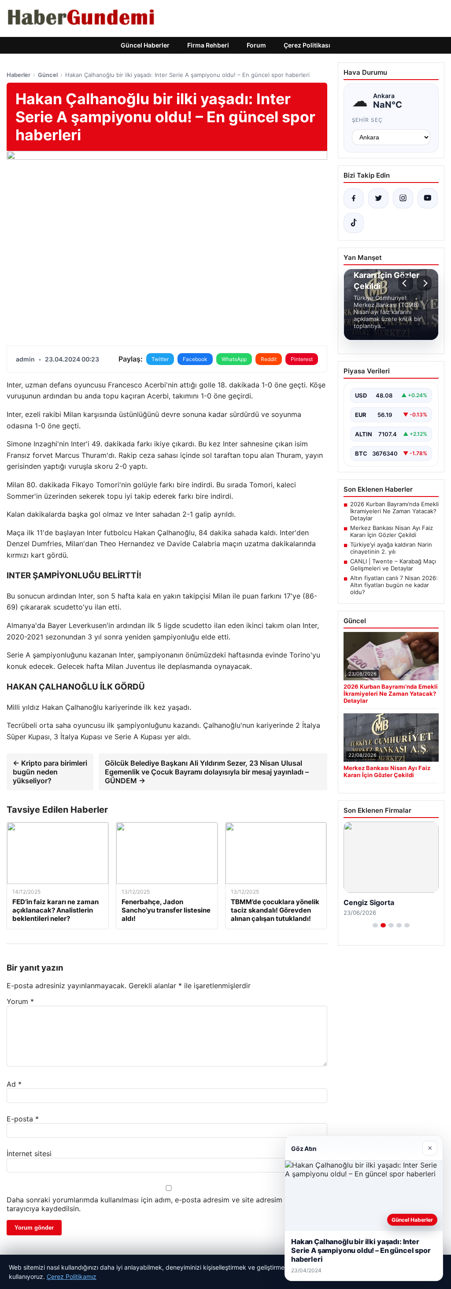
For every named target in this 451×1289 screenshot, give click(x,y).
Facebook (195, 359)
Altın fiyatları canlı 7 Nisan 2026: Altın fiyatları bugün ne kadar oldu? (394, 584)
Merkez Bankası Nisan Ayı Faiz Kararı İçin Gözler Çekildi (391, 531)
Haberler (18, 74)
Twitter (160, 359)
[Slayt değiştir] (375, 925)
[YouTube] (428, 198)
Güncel (48, 74)
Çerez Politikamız (71, 1276)
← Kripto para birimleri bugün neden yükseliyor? (50, 772)
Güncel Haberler (145, 45)
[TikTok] (354, 223)
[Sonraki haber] (424, 283)
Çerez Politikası (307, 45)
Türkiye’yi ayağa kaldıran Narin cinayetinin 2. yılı (391, 548)
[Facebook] (354, 198)
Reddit (269, 359)
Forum (256, 45)
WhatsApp (234, 359)
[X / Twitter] (378, 198)
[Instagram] (403, 198)
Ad (14, 1084)
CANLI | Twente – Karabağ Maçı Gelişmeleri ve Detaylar (393, 565)
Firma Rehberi (208, 45)
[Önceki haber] (405, 283)
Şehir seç (367, 120)
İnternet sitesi (29, 1153)
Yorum (20, 1001)
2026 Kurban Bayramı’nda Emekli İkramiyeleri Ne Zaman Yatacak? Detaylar (394, 511)
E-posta (23, 1118)
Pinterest (302, 359)
